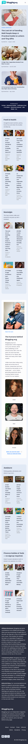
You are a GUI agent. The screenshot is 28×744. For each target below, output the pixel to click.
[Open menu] (25, 3)
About (7, 727)
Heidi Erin (8, 256)
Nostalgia (8, 27)
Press (18, 727)
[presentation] (14, 17)
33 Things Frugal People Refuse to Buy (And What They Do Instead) (8, 605)
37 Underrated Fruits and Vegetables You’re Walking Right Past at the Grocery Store (20, 183)
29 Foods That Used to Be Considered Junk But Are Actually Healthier (20, 145)
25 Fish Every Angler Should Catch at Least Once (19, 490)
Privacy (24, 730)
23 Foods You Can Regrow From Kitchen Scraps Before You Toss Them (7, 524)
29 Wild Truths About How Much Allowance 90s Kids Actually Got (20, 237)
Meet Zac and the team (13, 451)
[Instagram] (8, 736)
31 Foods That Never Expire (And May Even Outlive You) (8, 180)
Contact (12, 727)
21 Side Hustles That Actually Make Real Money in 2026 (8, 578)
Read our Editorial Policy (14, 453)
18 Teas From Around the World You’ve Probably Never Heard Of (8, 145)
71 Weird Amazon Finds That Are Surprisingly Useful (20, 521)
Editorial (23, 727)
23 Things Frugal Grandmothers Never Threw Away (8, 276)
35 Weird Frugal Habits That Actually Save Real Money (19, 578)
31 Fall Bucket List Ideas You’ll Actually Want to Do (8, 490)
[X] (5, 736)
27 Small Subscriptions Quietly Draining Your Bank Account (20, 604)
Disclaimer (17, 730)
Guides (3, 27)
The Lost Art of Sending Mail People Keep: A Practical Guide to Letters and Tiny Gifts (7, 240)
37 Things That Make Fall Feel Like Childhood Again (20, 275)
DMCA (11, 730)
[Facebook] (3, 736)
